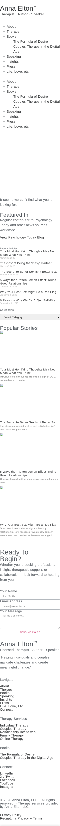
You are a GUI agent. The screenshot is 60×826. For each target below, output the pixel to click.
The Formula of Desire (30, 41)
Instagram (8, 786)
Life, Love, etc (18, 71)
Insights (13, 61)
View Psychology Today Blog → (24, 237)
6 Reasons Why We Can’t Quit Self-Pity (27, 300)
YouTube (6, 783)
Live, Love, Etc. (12, 706)
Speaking (14, 56)
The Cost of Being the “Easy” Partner (26, 263)
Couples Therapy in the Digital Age (26, 758)
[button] (30, 76)
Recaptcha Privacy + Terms (21, 818)
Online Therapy (12, 738)
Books (11, 36)
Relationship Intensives (18, 732)
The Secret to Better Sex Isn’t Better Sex (28, 271)
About (11, 26)
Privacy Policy (11, 815)
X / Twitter (8, 776)
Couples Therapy (13, 728)
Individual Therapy (14, 725)
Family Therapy (12, 735)
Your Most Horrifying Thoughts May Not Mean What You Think (27, 253)
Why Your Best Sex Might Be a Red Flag (28, 292)
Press (11, 66)
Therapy (13, 31)
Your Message (11, 611)
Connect (6, 709)
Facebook (7, 780)
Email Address (11, 601)
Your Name (8, 591)
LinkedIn (6, 773)
